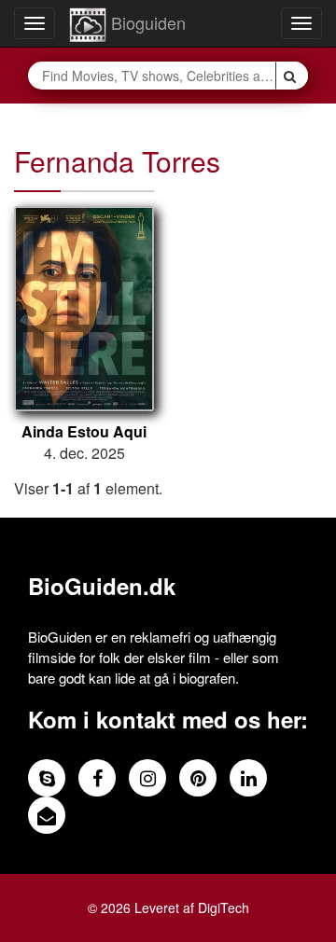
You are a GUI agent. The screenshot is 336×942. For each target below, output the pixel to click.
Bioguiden (146, 22)
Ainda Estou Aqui (84, 432)
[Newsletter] (46, 815)
